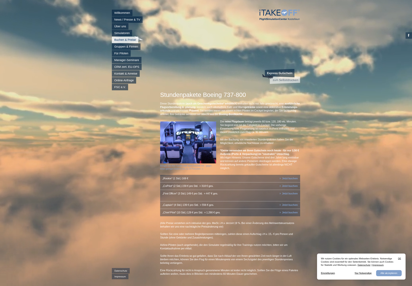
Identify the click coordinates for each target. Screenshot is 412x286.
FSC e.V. (120, 87)
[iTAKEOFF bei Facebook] (409, 35)
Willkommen (122, 12)
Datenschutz (120, 270)
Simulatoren (122, 33)
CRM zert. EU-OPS (126, 66)
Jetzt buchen (290, 178)
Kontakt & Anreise (125, 73)
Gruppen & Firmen (126, 46)
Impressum (120, 276)
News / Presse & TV (127, 19)
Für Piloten (121, 53)
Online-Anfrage (124, 80)
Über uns (120, 26)
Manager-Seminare (126, 60)
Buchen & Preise (125, 39)
